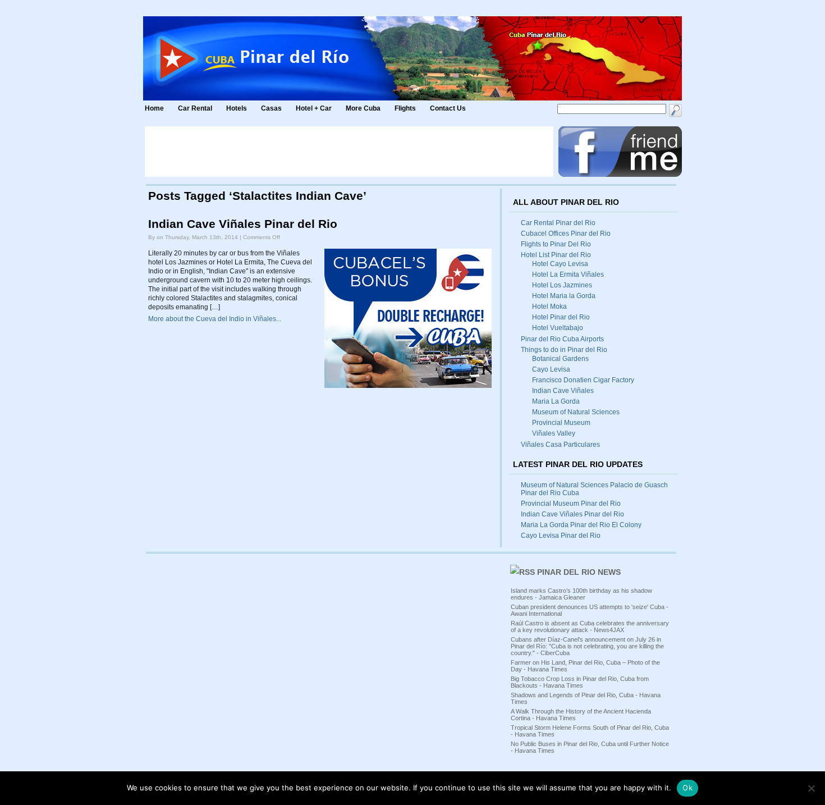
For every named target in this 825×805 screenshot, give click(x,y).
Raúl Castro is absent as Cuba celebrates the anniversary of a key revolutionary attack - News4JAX (590, 626)
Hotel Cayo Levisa (560, 264)
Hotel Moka (549, 306)
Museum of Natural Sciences (576, 412)
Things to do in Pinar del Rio (564, 350)
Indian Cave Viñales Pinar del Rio (242, 224)
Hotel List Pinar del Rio (556, 255)
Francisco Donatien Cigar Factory (583, 380)
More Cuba (363, 108)
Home (154, 108)
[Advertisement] (349, 151)
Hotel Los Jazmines (562, 285)
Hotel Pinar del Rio (561, 317)
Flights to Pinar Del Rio (556, 244)
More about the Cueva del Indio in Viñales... (214, 319)
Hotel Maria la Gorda (563, 296)
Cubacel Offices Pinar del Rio (566, 233)
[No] (811, 788)
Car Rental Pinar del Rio (558, 223)
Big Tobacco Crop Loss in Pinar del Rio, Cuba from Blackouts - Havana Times (580, 682)
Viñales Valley (553, 433)
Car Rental (195, 108)
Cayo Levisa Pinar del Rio (561, 535)
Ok (687, 787)
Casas (271, 108)
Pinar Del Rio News (579, 572)
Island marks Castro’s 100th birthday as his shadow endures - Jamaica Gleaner (581, 594)
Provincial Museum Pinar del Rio (571, 503)
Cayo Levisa (551, 369)
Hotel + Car (314, 108)
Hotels (236, 108)
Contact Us (448, 108)
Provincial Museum (561, 423)
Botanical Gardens (560, 359)
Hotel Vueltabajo (557, 328)
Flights (405, 108)
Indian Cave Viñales (563, 391)
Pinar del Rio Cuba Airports (562, 339)
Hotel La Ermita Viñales (568, 274)
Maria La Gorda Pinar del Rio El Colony (581, 525)
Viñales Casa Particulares (560, 445)
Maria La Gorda (556, 401)
